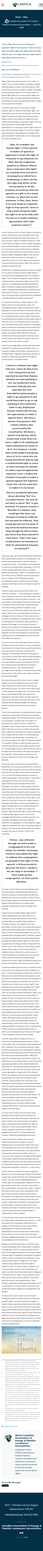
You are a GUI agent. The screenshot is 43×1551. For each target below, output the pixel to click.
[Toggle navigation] (2, 5)
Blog (25, 17)
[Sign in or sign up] (40, 5)
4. (2, 1388)
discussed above (17, 1392)
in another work (15, 139)
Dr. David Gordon (28, 1404)
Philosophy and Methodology (21, 65)
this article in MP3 (22, 77)
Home (18, 17)
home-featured (11, 1426)
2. (2, 1372)
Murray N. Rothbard (10, 69)
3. (2, 1376)
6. (2, 1412)
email (25, 1537)
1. (2, 1360)
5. (2, 1408)
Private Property (34, 65)
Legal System (9, 65)
